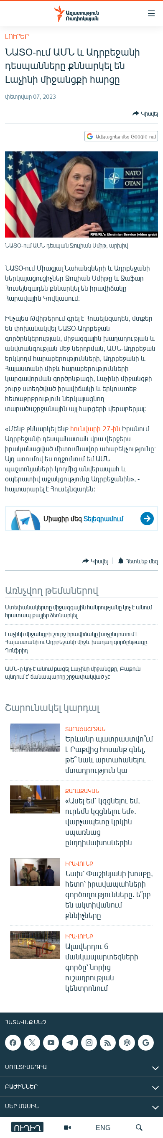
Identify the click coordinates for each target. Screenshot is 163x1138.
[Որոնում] (139, 1127)
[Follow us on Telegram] (70, 1043)
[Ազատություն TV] (67, 1127)
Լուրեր (17, 36)
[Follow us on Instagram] (89, 1043)
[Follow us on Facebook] (13, 1043)
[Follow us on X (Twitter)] (32, 1043)
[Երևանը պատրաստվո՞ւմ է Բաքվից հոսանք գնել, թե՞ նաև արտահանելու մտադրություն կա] (35, 738)
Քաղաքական (82, 791)
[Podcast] (127, 1043)
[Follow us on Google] (146, 1043)
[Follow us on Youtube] (51, 1043)
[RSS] (108, 1043)
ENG (103, 1127)
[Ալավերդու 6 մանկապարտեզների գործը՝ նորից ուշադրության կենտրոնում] (35, 945)
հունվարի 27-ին (95, 428)
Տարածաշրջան (85, 729)
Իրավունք (79, 863)
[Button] (145, 113)
